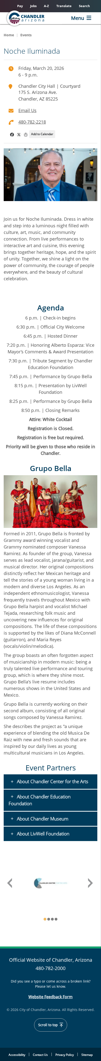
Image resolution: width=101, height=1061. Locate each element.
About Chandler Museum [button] (42, 819)
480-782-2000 (50, 968)
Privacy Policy (64, 1055)
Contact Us (40, 1055)
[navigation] (12, 134)
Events (26, 35)
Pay (20, 6)
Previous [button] (10, 883)
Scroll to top (48, 1025)
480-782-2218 (32, 122)
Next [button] (91, 883)
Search (84, 6)
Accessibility (17, 1055)
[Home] (33, 18)
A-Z (46, 6)
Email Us (27, 110)
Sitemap (87, 1055)
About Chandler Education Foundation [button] (40, 800)
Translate (64, 6)
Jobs (33, 6)
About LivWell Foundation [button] (42, 834)
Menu (77, 18)
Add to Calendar (42, 134)
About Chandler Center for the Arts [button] (52, 781)
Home (9, 35)
